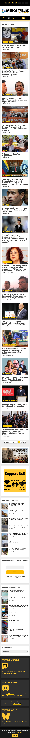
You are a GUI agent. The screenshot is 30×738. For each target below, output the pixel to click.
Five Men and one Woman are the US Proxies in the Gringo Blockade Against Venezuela (15, 379)
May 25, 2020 (7, 186)
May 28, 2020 (7, 157)
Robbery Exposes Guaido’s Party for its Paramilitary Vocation (14, 405)
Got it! (15, 735)
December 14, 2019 (8, 326)
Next (24, 442)
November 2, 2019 (8, 355)
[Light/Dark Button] (9, 18)
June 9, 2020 (7, 132)
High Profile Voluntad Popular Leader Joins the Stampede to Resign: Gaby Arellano (13, 73)
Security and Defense (12, 317)
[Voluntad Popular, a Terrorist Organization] (15, 143)
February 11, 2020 (8, 272)
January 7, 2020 (8, 299)
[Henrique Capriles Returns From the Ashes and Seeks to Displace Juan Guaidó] (15, 197)
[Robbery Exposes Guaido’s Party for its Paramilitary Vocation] (15, 393)
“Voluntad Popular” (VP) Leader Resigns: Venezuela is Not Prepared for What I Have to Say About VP (14, 127)
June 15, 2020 (7, 76)
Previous (6, 442)
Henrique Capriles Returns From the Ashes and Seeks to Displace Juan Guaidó (15, 210)
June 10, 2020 (7, 103)
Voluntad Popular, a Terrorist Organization (13, 155)
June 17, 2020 (7, 49)
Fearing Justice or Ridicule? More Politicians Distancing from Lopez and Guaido (14, 100)
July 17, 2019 (7, 408)
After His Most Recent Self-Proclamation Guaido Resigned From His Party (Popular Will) (14, 296)
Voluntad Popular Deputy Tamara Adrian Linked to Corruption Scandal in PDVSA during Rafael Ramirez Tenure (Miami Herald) (14, 268)
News (5, 67)
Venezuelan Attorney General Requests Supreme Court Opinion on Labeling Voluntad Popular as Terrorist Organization (15, 181)
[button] (3, 19)
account (11, 673)
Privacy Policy (19, 732)
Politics (9, 67)
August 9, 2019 (7, 382)
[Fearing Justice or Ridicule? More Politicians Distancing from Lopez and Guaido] (15, 87)
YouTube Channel (21, 18)
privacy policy (21, 576)
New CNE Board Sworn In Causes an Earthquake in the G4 (15, 46)
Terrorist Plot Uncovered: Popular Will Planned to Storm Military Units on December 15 (13, 323)
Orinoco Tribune (17, 702)
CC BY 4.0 (15, 703)
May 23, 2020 (7, 213)
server (10, 693)
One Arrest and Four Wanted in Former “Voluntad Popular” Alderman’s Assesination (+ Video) (14, 351)
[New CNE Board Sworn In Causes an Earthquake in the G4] (15, 35)
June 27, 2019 (7, 436)
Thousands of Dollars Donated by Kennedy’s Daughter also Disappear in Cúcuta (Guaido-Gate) (15, 432)
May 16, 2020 (7, 244)
